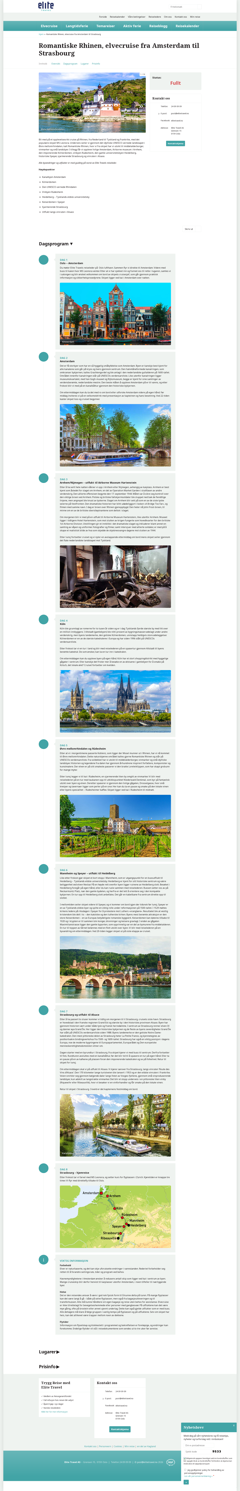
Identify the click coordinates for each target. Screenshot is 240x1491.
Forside (103, 16)
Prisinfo (96, 63)
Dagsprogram (70, 63)
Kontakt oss (181, 16)
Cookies (118, 1446)
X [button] (234, 1425)
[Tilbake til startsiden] (62, 6)
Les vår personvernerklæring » (198, 1476)
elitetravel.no (177, 120)
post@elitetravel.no (180, 113)
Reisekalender (117, 16)
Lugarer (85, 63)
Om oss (168, 16)
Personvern (105, 1446)
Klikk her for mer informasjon (54, 1411)
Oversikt (55, 63)
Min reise (195, 16)
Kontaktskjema (175, 143)
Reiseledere (155, 16)
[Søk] (200, 6)
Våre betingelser (136, 16)
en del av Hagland (146, 1446)
